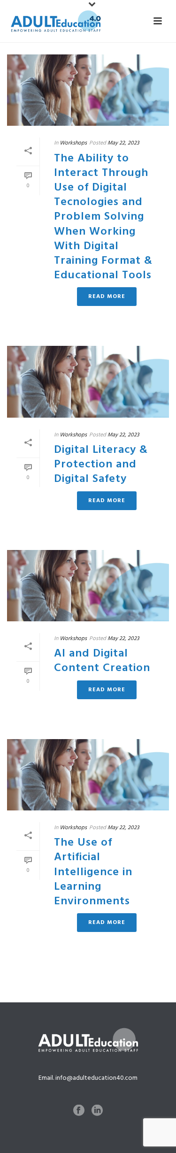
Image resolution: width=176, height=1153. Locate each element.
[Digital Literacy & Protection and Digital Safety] (88, 381)
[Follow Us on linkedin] (97, 1111)
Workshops (73, 143)
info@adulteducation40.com (96, 1078)
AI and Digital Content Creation (102, 660)
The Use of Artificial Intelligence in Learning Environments (93, 871)
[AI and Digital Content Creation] (88, 585)
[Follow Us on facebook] (78, 1111)
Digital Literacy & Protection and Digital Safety (101, 464)
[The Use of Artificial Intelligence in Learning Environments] (88, 774)
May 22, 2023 (123, 143)
